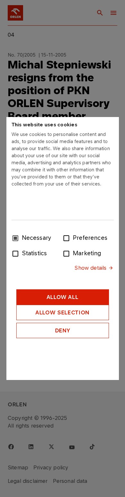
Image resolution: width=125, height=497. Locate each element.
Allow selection (62, 312)
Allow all (63, 297)
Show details (90, 268)
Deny (62, 330)
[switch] (68, 237)
